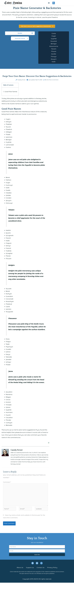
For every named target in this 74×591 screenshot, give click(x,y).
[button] (49, 3)
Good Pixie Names (10, 91)
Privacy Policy (52, 567)
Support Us (30, 567)
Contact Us (40, 567)
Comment (7, 482)
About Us (20, 567)
